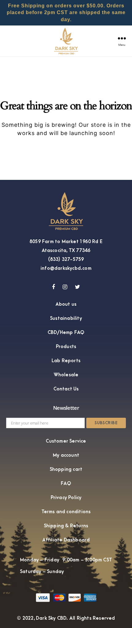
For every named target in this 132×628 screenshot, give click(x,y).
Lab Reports (66, 360)
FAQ (66, 483)
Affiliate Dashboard (66, 540)
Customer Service (66, 441)
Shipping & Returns (66, 526)
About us (66, 304)
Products (66, 346)
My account (66, 455)
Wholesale (66, 375)
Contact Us (66, 389)
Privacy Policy (66, 497)
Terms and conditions (66, 511)
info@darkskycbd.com (66, 268)
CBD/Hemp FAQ (66, 332)
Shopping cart (66, 469)
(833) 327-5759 (66, 259)
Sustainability (66, 318)
